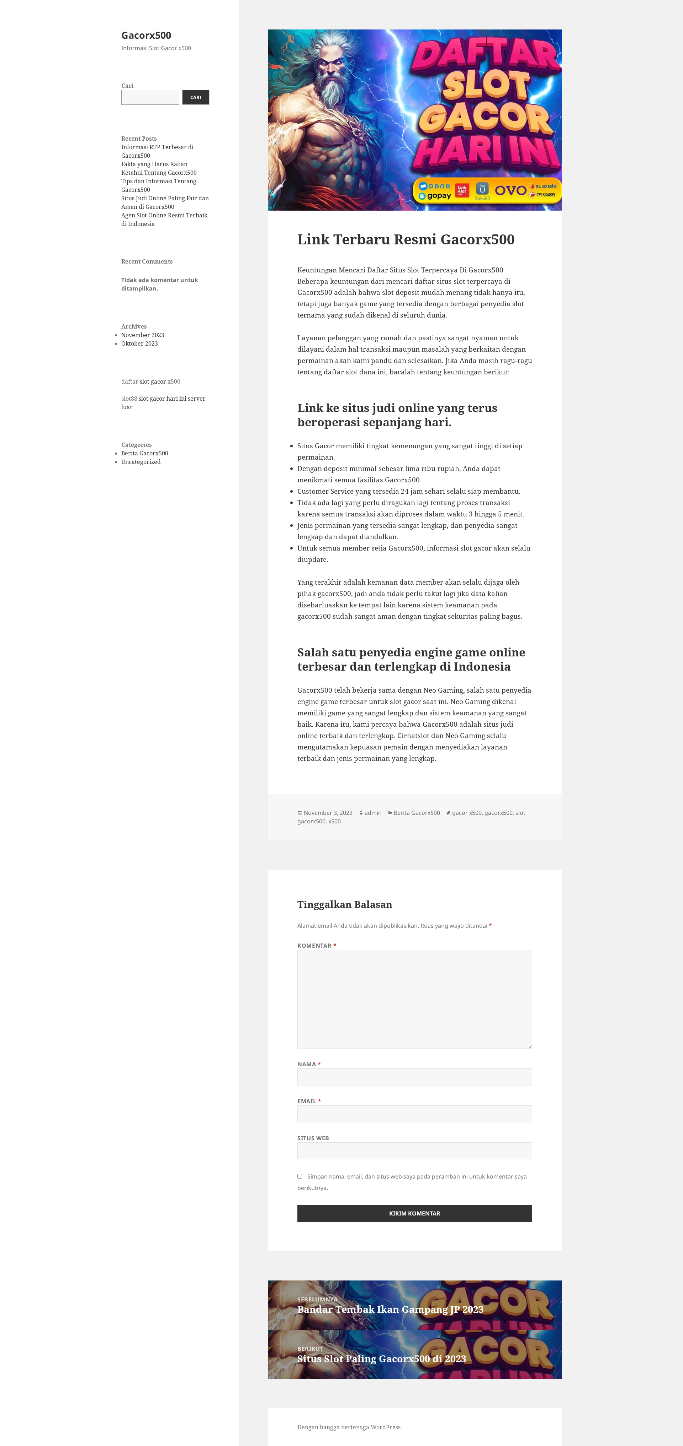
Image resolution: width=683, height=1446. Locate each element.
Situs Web (313, 1138)
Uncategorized (141, 462)
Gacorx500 (146, 35)
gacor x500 (467, 813)
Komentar (317, 945)
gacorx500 (499, 813)
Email (309, 1101)
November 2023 (142, 335)
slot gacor (153, 381)
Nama (309, 1064)
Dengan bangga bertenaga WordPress (349, 1427)
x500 (334, 821)
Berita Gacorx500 (144, 453)
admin (373, 813)
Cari (127, 86)
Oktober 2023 (139, 343)
